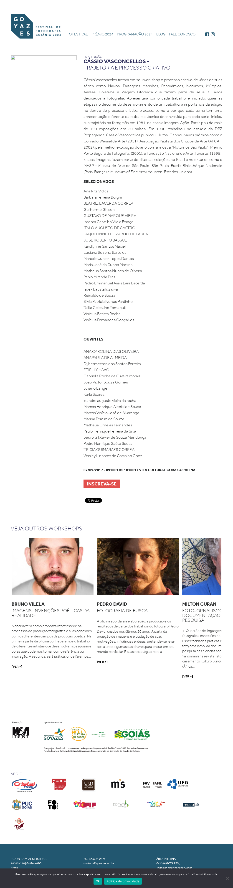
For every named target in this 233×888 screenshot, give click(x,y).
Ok (98, 881)
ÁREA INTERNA (166, 859)
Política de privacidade (122, 881)
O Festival (78, 34)
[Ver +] (17, 666)
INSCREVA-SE (101, 484)
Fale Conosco (182, 34)
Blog (160, 34)
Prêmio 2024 (102, 34)
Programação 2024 (135, 34)
